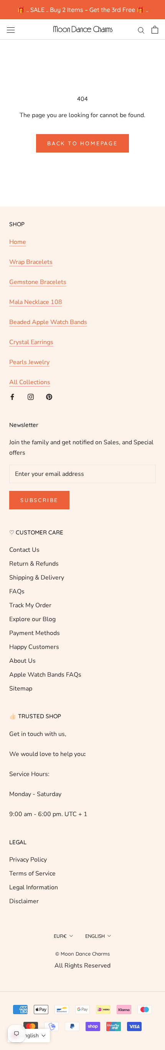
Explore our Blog (32, 619)
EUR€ (60, 936)
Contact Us (24, 550)
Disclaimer (24, 901)
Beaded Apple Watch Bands (48, 322)
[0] (155, 30)
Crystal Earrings (31, 342)
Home (17, 242)
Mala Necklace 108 (35, 302)
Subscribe (39, 500)
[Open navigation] (11, 30)
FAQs (17, 591)
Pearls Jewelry (29, 362)
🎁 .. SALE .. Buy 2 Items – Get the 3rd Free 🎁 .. (82, 9)
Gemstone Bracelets (37, 282)
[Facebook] (12, 396)
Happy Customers (34, 647)
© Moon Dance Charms (82, 954)
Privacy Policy (28, 859)
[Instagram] (31, 396)
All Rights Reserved (82, 965)
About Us (22, 661)
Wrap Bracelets (31, 262)
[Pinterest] (49, 396)
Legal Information (33, 887)
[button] (29, 1035)
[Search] (141, 29)
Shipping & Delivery (36, 577)
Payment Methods (34, 633)
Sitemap (20, 688)
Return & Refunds (34, 563)
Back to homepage (82, 143)
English (95, 936)
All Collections (29, 382)
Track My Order (30, 605)
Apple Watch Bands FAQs (45, 674)
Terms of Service (32, 873)
